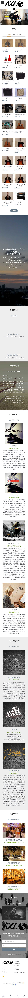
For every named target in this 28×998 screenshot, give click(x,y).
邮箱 (4, 945)
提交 (14, 949)
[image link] (14, 4)
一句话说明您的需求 (8, 941)
